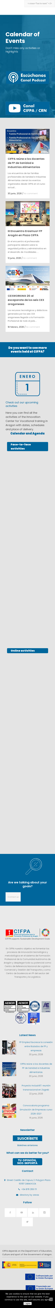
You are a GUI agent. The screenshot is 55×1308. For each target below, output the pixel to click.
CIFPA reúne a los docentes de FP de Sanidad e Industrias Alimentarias (26, 163)
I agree (28, 1303)
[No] (51, 1299)
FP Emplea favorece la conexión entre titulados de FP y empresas (36, 1046)
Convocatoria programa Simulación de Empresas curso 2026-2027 (36, 1109)
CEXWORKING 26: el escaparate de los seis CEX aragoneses (26, 300)
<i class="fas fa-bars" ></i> (40, 3)
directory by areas (29, 1194)
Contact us (13, 896)
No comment (31, 193)
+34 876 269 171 (29, 1189)
